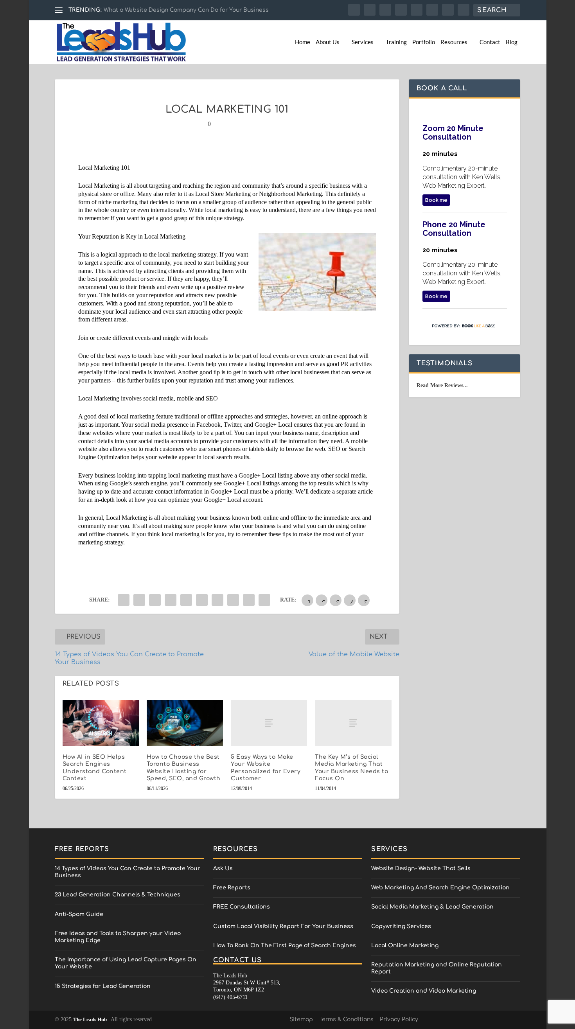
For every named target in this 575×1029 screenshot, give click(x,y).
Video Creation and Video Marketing (423, 991)
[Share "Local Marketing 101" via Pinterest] (186, 600)
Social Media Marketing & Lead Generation (432, 907)
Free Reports (231, 888)
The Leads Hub (90, 1019)
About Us (328, 42)
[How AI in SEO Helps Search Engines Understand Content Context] (101, 723)
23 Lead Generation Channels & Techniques (117, 895)
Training (396, 42)
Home (302, 42)
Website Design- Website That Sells (421, 868)
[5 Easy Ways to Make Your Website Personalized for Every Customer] (269, 723)
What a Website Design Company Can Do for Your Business (186, 10)
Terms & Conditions (346, 1019)
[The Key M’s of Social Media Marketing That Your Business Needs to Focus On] (353, 723)
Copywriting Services (401, 926)
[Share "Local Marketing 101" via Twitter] (139, 600)
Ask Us (223, 868)
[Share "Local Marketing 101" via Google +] (155, 600)
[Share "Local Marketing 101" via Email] (249, 600)
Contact (490, 42)
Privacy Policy (399, 1019)
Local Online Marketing (404, 945)
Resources (453, 42)
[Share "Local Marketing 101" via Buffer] (217, 600)
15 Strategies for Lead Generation (103, 986)
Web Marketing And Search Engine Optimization (440, 888)
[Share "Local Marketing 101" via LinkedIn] (202, 600)
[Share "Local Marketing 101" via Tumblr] (170, 600)
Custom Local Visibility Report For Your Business (283, 926)
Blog (512, 42)
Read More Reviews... (442, 385)
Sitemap (301, 1019)
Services (363, 42)
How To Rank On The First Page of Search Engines (284, 945)
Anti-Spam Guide (79, 914)
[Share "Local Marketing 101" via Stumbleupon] (233, 600)
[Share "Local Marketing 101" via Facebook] (123, 600)
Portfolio (423, 42)
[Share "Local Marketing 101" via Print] (264, 600)
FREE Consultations (241, 907)
